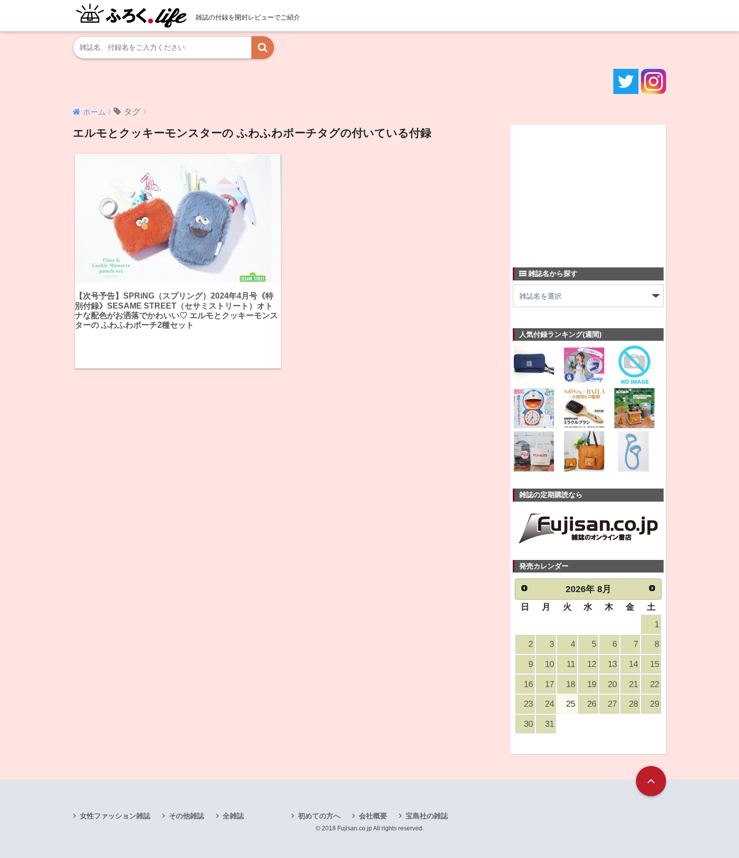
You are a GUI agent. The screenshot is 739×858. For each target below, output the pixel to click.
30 (528, 724)
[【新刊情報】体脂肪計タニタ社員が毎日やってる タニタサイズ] (634, 452)
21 (633, 684)
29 (654, 704)
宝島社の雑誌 (427, 816)
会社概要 (373, 816)
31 (549, 724)
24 (549, 704)
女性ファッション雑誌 (115, 816)
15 (654, 664)
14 (633, 664)
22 (654, 684)
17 (549, 684)
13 (612, 664)
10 (549, 664)
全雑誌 (233, 816)
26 (591, 704)
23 (528, 704)
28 (633, 704)
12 (591, 664)
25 (570, 704)
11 (571, 664)
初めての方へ (319, 816)
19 (591, 684)
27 (612, 704)
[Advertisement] (588, 190)
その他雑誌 (186, 816)
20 (612, 684)
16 (528, 684)
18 (570, 684)
